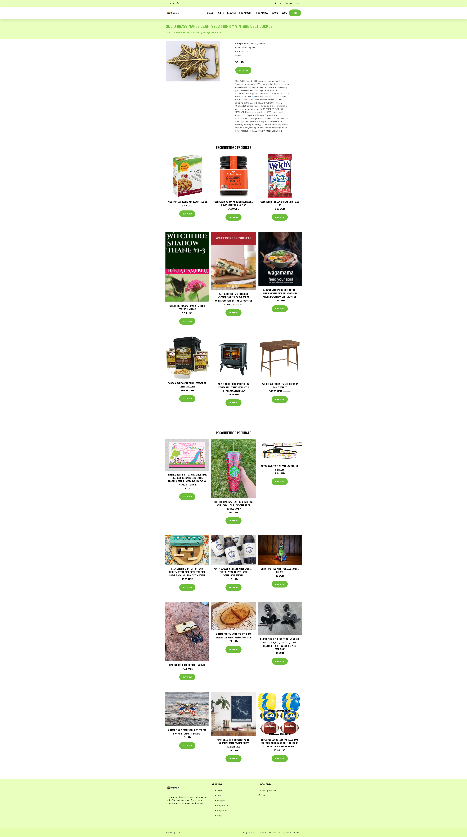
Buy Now (243, 70)
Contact (252, 832)
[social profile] (178, 3)
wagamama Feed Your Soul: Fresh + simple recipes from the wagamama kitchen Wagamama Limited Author (280, 293)
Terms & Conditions (267, 832)
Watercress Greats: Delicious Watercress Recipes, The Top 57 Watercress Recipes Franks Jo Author (233, 297)
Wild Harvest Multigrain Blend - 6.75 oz (187, 201)
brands (211, 13)
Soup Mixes (262, 13)
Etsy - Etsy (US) (261, 43)
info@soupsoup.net (291, 3)
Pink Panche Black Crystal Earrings (187, 664)
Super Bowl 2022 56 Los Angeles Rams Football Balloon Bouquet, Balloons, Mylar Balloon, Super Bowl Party (279, 743)
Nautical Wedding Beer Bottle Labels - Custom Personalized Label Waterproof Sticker (233, 572)
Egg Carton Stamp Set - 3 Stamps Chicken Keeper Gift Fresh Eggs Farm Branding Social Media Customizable (187, 572)
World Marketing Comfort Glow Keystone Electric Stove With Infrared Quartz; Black (234, 387)
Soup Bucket (246, 13)
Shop (294, 13)
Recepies (231, 13)
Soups (275, 13)
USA (279, 3)
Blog (284, 13)
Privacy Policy (284, 832)
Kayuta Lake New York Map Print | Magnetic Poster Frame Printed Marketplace (233, 743)
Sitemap (296, 832)
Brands (220, 790)
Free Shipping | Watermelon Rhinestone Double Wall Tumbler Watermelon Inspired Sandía (233, 505)
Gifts (221, 13)
